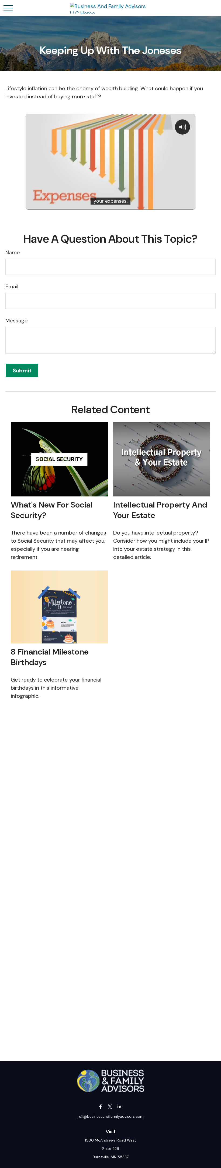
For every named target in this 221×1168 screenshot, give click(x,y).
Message (16, 320)
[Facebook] (100, 1106)
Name (12, 252)
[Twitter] (110, 1106)
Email (11, 286)
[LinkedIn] (119, 1106)
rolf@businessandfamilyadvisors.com (111, 1116)
